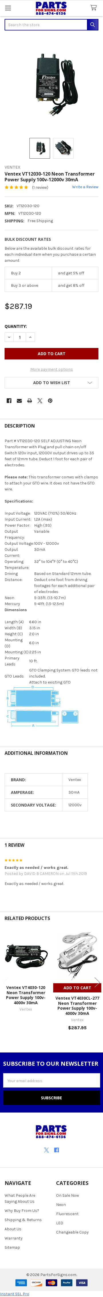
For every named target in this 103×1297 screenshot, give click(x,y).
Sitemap (12, 1247)
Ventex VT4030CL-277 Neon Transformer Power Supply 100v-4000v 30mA (77, 1005)
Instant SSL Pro (14, 1294)
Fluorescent (67, 1213)
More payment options (51, 369)
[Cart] (94, 8)
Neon (61, 1204)
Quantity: (16, 326)
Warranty (14, 1238)
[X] (39, 400)
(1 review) (40, 187)
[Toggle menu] (8, 8)
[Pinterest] (50, 400)
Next (97, 982)
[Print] (29, 400)
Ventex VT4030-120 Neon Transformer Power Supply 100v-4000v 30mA (25, 995)
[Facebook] (9, 400)
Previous (5, 982)
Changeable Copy (72, 1232)
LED (59, 1223)
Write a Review (85, 186)
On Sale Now (67, 1195)
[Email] (19, 400)
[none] (51, 85)
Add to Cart (77, 987)
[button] (51, 382)
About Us (13, 1229)
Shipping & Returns (23, 1219)
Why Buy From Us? (22, 1210)
